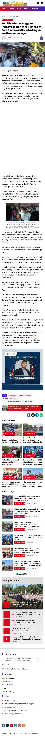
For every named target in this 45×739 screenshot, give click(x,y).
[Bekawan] (15, 3)
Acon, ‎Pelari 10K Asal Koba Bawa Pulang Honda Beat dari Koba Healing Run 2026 (11, 440)
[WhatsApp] (41, 415)
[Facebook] (28, 415)
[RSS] (23, 725)
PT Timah (5, 688)
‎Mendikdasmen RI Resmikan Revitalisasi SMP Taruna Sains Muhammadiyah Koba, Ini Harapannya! (23, 622)
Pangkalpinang (7, 685)
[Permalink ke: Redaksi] (4, 38)
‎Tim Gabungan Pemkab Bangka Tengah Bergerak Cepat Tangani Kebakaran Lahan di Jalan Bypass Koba (33, 484)
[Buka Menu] (38, 3)
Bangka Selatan (8, 681)
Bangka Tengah (7, 20)
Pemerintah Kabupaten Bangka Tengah (19, 401)
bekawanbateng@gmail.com (16, 669)
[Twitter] (33, 415)
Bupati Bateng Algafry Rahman (15, 710)
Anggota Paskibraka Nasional (20, 396)
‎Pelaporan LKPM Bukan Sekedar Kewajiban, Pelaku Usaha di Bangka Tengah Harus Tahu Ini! (26, 638)
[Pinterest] (11, 725)
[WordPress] (15, 725)
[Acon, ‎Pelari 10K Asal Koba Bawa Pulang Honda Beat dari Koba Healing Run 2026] (12, 430)
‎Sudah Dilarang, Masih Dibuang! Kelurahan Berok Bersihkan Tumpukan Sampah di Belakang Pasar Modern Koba (11, 462)
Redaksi (9, 37)
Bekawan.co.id (9, 700)
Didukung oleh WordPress (12, 733)
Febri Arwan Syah (11, 398)
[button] (42, 3)
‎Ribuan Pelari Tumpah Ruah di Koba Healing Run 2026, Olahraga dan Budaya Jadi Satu (33, 440)
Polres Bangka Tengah (12, 714)
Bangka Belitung (8, 691)
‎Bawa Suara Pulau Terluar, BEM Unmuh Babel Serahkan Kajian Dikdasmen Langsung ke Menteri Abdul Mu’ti (24, 630)
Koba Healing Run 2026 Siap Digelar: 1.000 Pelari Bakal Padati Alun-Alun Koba (32, 462)
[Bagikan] (41, 38)
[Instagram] (19, 725)
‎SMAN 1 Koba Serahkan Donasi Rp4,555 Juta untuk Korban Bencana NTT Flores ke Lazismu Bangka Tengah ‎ (11, 484)
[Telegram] (37, 415)
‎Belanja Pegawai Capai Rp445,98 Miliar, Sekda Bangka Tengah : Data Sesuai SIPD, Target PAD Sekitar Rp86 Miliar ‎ (26, 613)
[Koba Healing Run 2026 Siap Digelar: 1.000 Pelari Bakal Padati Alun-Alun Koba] (33, 452)
